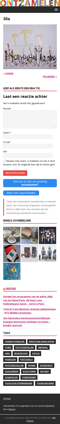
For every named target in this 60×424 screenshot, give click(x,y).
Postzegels (26, 359)
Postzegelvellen (14, 365)
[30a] (30, 67)
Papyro (11, 409)
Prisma (31, 365)
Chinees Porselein (14, 341)
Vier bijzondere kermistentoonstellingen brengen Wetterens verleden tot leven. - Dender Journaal (26, 322)
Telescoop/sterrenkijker (18, 383)
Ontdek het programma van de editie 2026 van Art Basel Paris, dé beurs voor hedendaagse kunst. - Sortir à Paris (27, 300)
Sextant (44, 371)
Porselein (10, 359)
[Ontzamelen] (30, 4)
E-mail (6, 142)
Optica (36, 353)
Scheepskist (46, 365)
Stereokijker (29, 377)
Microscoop (21, 353)
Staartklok (11, 377)
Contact (7, 398)
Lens (7, 353)
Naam (6, 132)
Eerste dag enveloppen (41, 341)
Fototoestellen (25, 347)
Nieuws (11, 288)
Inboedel (43, 347)
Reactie (7, 108)
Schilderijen (11, 371)
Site (5, 151)
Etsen (8, 347)
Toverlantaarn (45, 383)
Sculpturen (29, 371)
